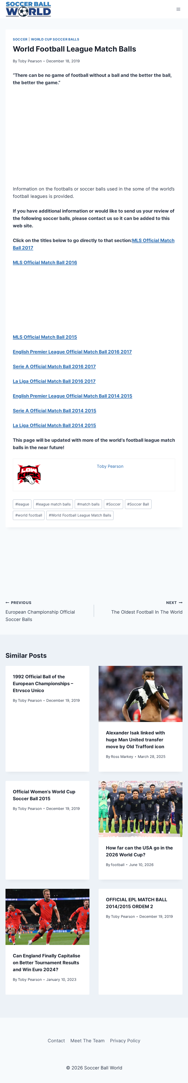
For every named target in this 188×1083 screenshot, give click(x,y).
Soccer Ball (138, 504)
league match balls (53, 504)
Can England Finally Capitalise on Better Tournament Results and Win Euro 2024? (46, 962)
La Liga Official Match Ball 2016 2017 (54, 381)
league (22, 504)
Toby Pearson (30, 61)
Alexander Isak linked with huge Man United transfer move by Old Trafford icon (135, 739)
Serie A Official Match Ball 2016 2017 (54, 366)
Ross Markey (122, 756)
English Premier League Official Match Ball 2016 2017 (72, 352)
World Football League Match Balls (80, 515)
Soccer (20, 39)
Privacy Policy (125, 1040)
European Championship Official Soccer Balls (40, 611)
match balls (88, 504)
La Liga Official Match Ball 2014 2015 (54, 425)
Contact (56, 1040)
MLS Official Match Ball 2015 (45, 337)
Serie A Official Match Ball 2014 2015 (54, 410)
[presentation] (140, 694)
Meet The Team (87, 1040)
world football (28, 515)
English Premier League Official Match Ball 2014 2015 (72, 396)
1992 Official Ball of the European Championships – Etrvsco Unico (43, 683)
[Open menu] (178, 9)
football (117, 864)
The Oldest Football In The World (146, 607)
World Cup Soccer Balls (55, 39)
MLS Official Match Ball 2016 (45, 262)
